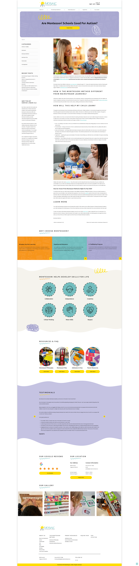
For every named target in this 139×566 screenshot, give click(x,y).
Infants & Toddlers (25, 46)
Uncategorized (24, 64)
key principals (83, 120)
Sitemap (40, 548)
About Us (41, 9)
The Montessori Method (55, 9)
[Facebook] (75, 560)
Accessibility (41, 546)
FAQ (40, 543)
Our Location (96, 9)
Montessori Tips (25, 57)
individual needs (63, 87)
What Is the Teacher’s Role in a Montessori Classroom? (97, 222)
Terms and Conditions (43, 551)
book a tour (85, 211)
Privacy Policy (42, 549)
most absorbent (73, 84)
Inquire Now (85, 9)
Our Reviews (50, 473)
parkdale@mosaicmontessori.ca (92, 468)
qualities (87, 193)
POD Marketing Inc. (67, 564)
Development (52, 541)
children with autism (103, 100)
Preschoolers (24, 60)
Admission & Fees (68, 538)
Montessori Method (25, 53)
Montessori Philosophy (54, 539)
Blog (40, 544)
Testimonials (41, 541)
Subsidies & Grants (68, 541)
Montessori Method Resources (56, 543)
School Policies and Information (71, 539)
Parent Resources (71, 9)
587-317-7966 (94, 4)
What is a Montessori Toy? (59, 222)
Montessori (24, 50)
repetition (68, 182)
